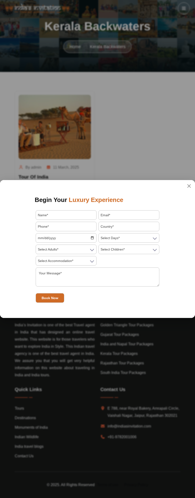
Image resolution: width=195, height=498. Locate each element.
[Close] (189, 186)
